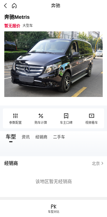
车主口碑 (66, 122)
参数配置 (15, 122)
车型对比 (53, 211)
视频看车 (91, 122)
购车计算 (41, 122)
